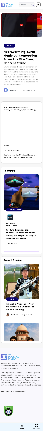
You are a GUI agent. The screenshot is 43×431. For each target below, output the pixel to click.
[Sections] (7, 424)
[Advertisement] (21, 128)
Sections (7, 429)
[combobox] (25, 5)
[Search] (33, 5)
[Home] (22, 425)
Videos (10, 45)
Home (22, 428)
